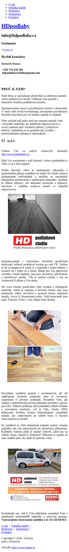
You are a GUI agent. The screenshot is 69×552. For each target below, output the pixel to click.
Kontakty (13, 17)
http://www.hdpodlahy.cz (15, 154)
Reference (14, 10)
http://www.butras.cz (23, 547)
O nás (11, 4)
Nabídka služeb (17, 7)
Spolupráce (14, 13)
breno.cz (8, 49)
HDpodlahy (15, 26)
